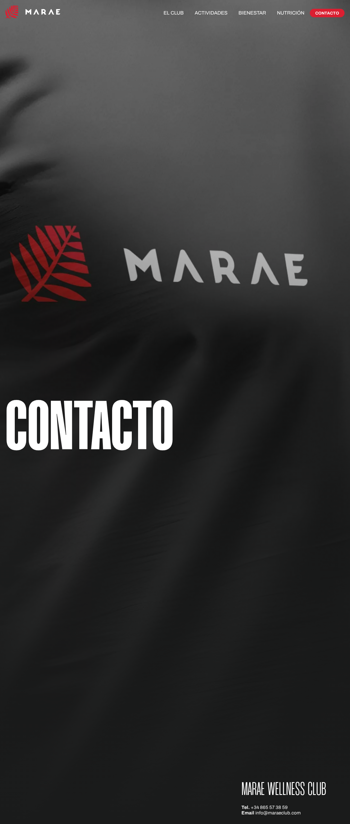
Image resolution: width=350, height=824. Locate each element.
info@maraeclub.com (278, 813)
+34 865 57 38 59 (269, 807)
